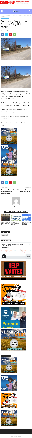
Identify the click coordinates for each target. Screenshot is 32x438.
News (3, 30)
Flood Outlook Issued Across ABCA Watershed (15, 223)
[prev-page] (15, 227)
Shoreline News (8, 15)
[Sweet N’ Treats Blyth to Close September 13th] (5, 217)
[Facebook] (2, 34)
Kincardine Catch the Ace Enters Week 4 (24, 190)
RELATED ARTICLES (10, 211)
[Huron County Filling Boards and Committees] (26, 217)
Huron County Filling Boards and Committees (26, 223)
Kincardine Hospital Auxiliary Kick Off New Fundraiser (7, 191)
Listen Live (4, 235)
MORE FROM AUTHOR (22, 211)
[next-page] (17, 227)
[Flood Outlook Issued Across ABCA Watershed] (16, 217)
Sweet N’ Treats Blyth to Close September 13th (5, 223)
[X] (6, 34)
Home (2, 15)
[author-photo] (16, 201)
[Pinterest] (10, 34)
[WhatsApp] (14, 34)
